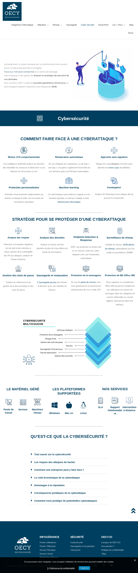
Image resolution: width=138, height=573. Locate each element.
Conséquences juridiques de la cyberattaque (60, 493)
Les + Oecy (117, 25)
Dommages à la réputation (49, 485)
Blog (131, 25)
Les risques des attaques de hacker (54, 462)
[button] (69, 454)
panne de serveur (88, 282)
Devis (130, 33)
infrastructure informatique (69, 202)
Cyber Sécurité (87, 25)
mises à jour (113, 167)
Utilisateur (41, 25)
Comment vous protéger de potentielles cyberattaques (65, 500)
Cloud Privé (103, 25)
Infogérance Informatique (22, 25)
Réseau (56, 25)
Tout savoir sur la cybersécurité (52, 454)
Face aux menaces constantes (19, 71)
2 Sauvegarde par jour (46, 282)
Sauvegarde (71, 25)
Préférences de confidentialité (62, 568)
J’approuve (84, 568)
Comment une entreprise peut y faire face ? (59, 470)
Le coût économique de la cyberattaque (57, 477)
